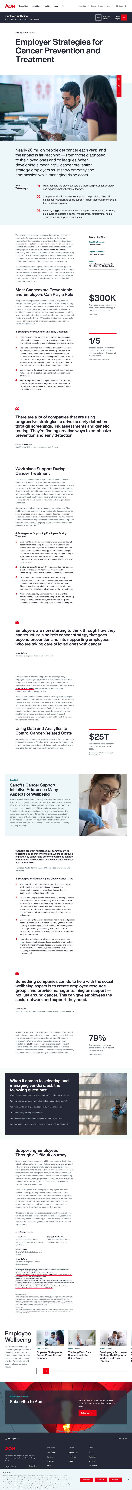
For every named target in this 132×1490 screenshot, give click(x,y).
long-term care (62, 1164)
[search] (63, 6)
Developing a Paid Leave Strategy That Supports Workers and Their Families (113, 1356)
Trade (91, 1452)
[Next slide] (46, 1371)
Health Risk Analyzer (53, 922)
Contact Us (82, 6)
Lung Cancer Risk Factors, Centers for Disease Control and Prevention (36, 1273)
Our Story (51, 1452)
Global (123, 6)
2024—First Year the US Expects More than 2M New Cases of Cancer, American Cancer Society (44, 1280)
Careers (93, 6)
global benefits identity (35, 1043)
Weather (92, 1461)
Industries (35, 6)
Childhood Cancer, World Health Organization (29, 1278)
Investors (101, 6)
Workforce (93, 1465)
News (108, 6)
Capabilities (23, 6)
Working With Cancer (24, 688)
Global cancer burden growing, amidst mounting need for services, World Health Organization (42, 1269)
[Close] (128, 1479)
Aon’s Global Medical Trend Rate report (48, 249)
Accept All (115, 1480)
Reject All (101, 1480)
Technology (93, 1457)
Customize (86, 1480)
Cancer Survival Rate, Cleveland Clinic (27, 1271)
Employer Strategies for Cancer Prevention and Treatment (50, 1355)
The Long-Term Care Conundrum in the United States (79, 1355)
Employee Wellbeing (16, 16)
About (56, 6)
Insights (47, 6)
